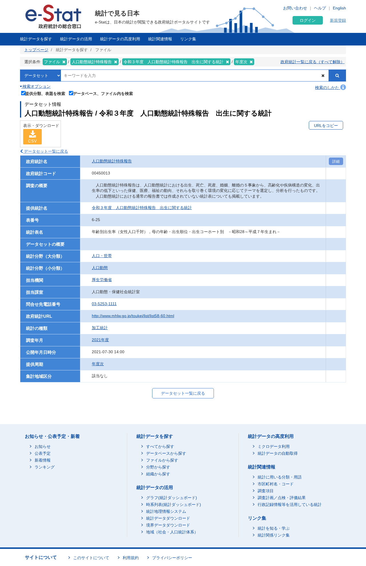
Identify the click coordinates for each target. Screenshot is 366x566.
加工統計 (100, 327)
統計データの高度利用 (120, 39)
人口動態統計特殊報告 (112, 161)
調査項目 (266, 491)
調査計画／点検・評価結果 (282, 498)
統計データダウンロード (168, 518)
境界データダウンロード (168, 525)
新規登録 (338, 20)
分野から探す (158, 467)
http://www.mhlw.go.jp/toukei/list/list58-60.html (133, 315)
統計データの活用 (76, 39)
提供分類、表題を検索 (45, 93)
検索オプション (36, 86)
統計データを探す (36, 39)
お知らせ (43, 446)
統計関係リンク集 (274, 535)
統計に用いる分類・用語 (280, 477)
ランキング (45, 467)
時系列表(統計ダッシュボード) (173, 505)
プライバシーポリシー (172, 558)
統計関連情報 (160, 39)
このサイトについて (91, 558)
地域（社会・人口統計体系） (172, 532)
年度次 (98, 364)
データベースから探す (166, 453)
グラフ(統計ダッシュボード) (171, 498)
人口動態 (100, 267)
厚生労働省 (102, 279)
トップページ (36, 49)
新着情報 (43, 460)
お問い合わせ (295, 8)
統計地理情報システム (166, 511)
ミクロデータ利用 (274, 446)
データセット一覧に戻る (45, 151)
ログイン (308, 20)
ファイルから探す (162, 460)
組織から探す (158, 474)
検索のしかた (327, 87)
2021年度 (100, 339)
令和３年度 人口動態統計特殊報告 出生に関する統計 (142, 207)
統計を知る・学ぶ (274, 528)
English (339, 8)
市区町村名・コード (276, 484)
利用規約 (131, 558)
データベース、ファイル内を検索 (103, 93)
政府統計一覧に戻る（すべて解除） (313, 61)
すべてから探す (160, 446)
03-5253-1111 (104, 303)
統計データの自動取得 (278, 453)
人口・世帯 (102, 255)
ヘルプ (320, 8)
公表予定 (43, 453)
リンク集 (188, 39)
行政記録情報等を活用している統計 (290, 505)
